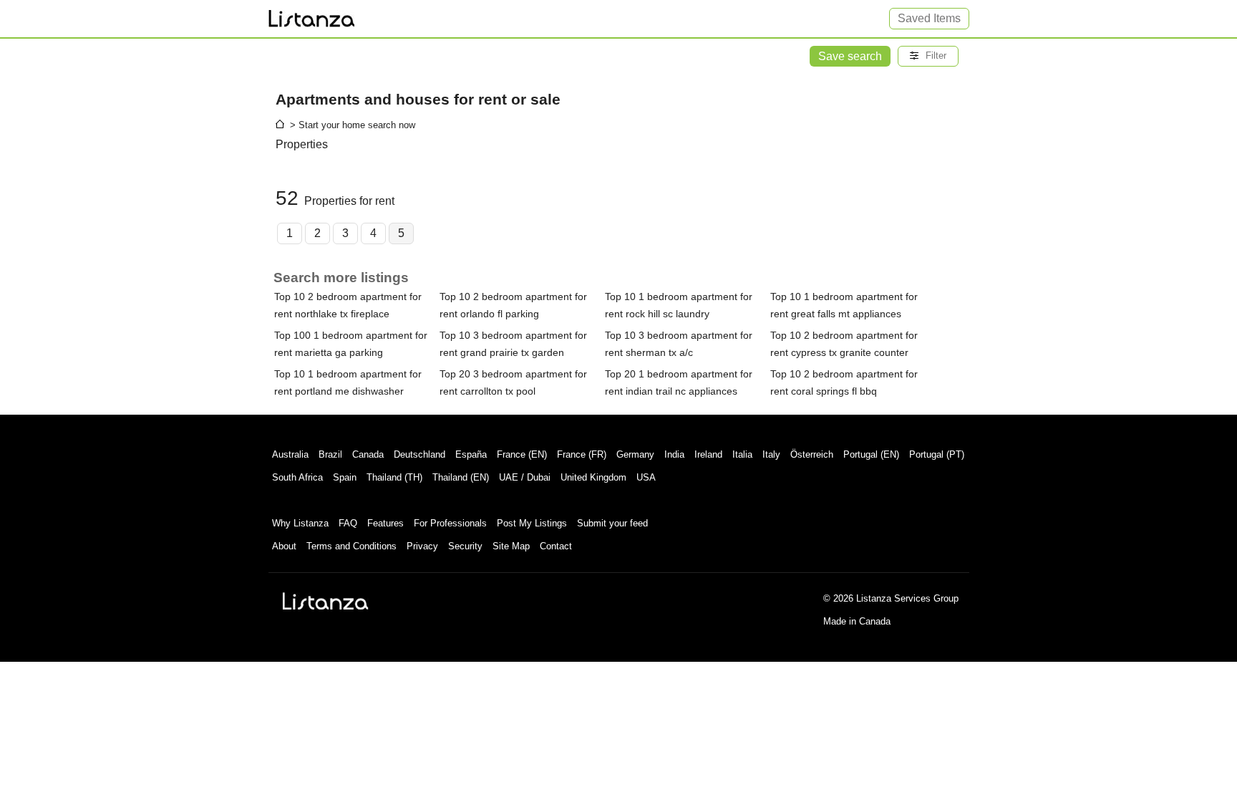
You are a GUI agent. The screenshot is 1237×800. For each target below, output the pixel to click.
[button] (928, 56)
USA (646, 477)
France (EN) (522, 454)
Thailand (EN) (460, 477)
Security (465, 546)
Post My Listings (532, 523)
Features (385, 523)
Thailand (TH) (394, 477)
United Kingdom (593, 477)
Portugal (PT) (936, 454)
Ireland (708, 454)
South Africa (297, 477)
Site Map (511, 546)
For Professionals (450, 523)
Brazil (330, 454)
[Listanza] (326, 600)
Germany (635, 454)
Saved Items (929, 18)
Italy (771, 454)
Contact (556, 546)
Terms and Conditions (351, 546)
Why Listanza (300, 523)
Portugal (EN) (871, 454)
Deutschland (419, 454)
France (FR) (581, 454)
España (471, 454)
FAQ (348, 523)
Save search (850, 56)
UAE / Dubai (524, 477)
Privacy (422, 546)
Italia (742, 454)
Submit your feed (612, 523)
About (284, 546)
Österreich (811, 454)
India (674, 454)
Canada (368, 454)
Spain (344, 477)
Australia (290, 454)
